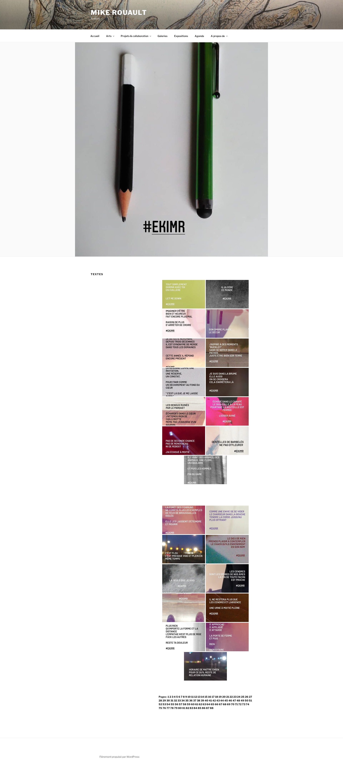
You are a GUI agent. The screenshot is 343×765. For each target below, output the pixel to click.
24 (238, 696)
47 (234, 700)
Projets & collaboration (134, 35)
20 (224, 696)
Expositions (181, 35)
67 (220, 704)
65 (212, 704)
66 (216, 704)
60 (193, 704)
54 (168, 704)
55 (172, 704)
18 (216, 696)
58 (184, 704)
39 (202, 700)
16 (209, 696)
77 (168, 707)
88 (211, 707)
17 (213, 696)
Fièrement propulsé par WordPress (119, 756)
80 (180, 707)
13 (199, 696)
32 (175, 700)
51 (250, 700)
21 (227, 696)
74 (247, 704)
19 (220, 696)
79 (176, 707)
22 (231, 696)
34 (183, 700)
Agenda (199, 35)
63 (204, 704)
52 (160, 704)
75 (160, 707)
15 (206, 696)
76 (164, 707)
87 (207, 707)
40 (206, 700)
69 (228, 704)
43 (218, 700)
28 (160, 700)
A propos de (218, 35)
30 (168, 700)
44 (222, 700)
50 (246, 700)
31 (171, 700)
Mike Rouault (119, 12)
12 (195, 696)
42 (214, 700)
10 (189, 696)
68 (224, 704)
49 (242, 700)
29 (164, 700)
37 (194, 700)
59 (188, 704)
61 (196, 704)
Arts (108, 35)
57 (180, 704)
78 (172, 707)
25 (242, 696)
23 (235, 696)
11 (192, 696)
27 (250, 696)
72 (240, 704)
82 (187, 707)
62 (200, 704)
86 (203, 707)
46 (230, 700)
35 (187, 700)
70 (232, 704)
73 (243, 704)
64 (208, 704)
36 (191, 700)
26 (246, 696)
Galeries (162, 35)
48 (238, 700)
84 (195, 707)
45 (226, 700)
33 (179, 700)
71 (236, 704)
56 (176, 704)
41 (210, 700)
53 (164, 704)
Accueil (94, 35)
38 (198, 700)
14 (202, 696)
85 (199, 707)
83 (191, 707)
